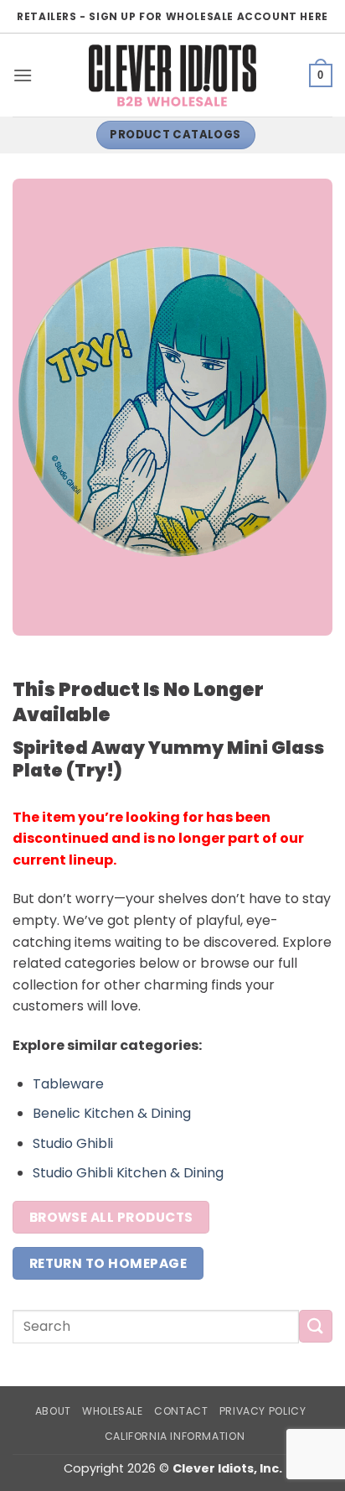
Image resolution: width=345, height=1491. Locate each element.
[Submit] (315, 1326)
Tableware (68, 1084)
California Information (175, 1436)
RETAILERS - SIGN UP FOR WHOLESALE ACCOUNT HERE (172, 16)
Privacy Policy (262, 1411)
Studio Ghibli (73, 1143)
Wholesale (112, 1411)
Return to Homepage (108, 1263)
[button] (23, 75)
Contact (181, 1411)
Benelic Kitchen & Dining (112, 1113)
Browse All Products (111, 1217)
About (53, 1411)
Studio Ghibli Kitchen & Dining (128, 1172)
